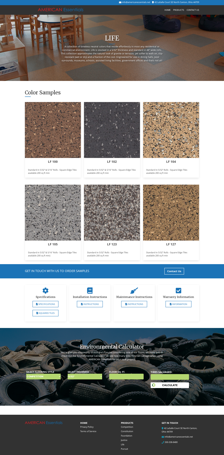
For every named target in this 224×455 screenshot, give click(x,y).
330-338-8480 (171, 442)
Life (122, 444)
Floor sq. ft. (117, 371)
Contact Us (193, 10)
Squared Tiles (47, 313)
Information (179, 304)
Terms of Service (88, 431)
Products (178, 10)
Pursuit (124, 448)
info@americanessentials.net (136, 2)
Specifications (46, 304)
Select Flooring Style (40, 371)
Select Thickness (78, 371)
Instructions (91, 304)
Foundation (126, 435)
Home (167, 10)
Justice (124, 440)
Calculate (170, 385)
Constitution (127, 431)
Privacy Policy (86, 426)
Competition (127, 426)
